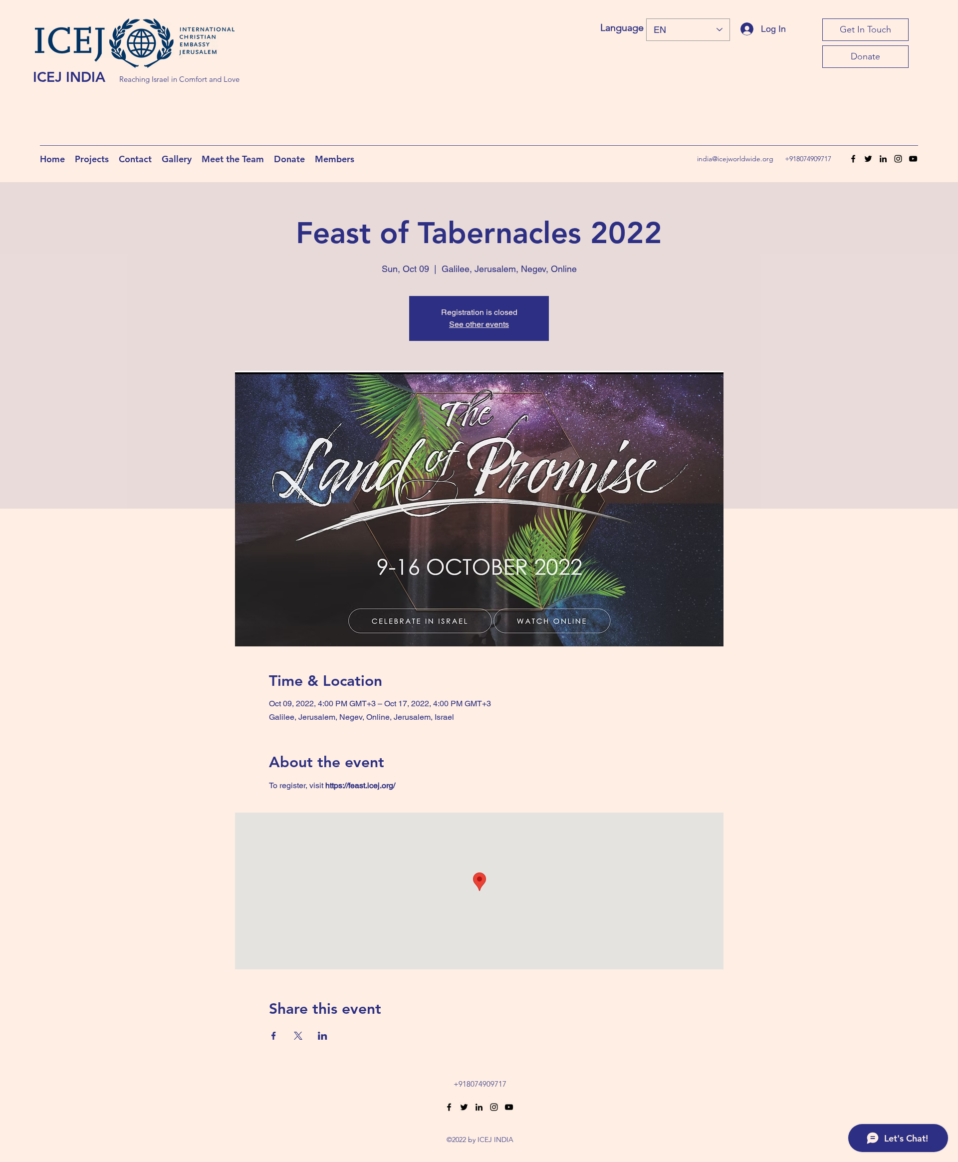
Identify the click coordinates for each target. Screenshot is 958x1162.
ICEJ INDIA (69, 76)
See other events (479, 324)
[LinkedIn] (883, 159)
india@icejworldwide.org (735, 158)
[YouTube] (913, 159)
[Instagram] (898, 159)
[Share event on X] (298, 1036)
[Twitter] (868, 159)
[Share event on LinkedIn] (322, 1036)
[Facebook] (853, 159)
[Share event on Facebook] (273, 1036)
